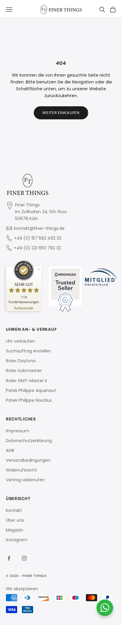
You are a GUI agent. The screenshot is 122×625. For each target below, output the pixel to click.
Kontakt (14, 510)
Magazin (14, 530)
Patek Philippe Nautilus (29, 400)
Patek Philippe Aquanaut (31, 390)
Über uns (15, 520)
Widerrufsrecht (21, 470)
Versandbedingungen (28, 460)
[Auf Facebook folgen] (9, 558)
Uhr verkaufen (20, 341)
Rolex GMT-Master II (26, 381)
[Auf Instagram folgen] (24, 558)
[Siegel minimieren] (38, 269)
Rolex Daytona (21, 361)
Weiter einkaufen (60, 112)
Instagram (16, 540)
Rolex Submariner (24, 371)
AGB (10, 450)
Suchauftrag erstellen (28, 351)
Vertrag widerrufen (25, 480)
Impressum (17, 431)
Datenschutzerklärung (29, 441)
